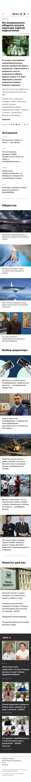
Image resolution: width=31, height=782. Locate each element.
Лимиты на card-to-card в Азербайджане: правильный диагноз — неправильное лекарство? (15, 384)
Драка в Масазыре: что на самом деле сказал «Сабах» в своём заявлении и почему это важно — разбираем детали (15, 504)
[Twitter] (14, 124)
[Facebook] (11, 124)
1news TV (4, 663)
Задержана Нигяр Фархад (14, 617)
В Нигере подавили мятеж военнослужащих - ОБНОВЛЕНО (14, 189)
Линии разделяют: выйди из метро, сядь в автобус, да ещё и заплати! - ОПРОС (15, 707)
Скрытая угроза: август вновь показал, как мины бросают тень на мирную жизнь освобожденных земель (14, 464)
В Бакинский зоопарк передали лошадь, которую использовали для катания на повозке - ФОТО (15, 607)
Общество (5, 18)
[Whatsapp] (16, 124)
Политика (4, 136)
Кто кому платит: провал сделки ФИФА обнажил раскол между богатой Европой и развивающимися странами (15, 545)
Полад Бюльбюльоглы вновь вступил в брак (15, 623)
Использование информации (11, 760)
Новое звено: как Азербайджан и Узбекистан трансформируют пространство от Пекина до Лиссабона (15, 423)
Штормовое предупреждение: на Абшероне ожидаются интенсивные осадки (12, 174)
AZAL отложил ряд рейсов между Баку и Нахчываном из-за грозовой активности (15, 305)
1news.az (8, 771)
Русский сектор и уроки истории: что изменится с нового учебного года (14, 595)
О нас (4, 762)
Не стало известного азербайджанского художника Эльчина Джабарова (13, 339)
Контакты (5, 764)
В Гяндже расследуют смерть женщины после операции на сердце (13, 271)
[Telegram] (19, 124)
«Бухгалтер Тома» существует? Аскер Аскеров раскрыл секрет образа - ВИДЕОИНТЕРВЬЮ (15, 671)
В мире (4, 148)
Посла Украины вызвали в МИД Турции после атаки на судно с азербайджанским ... (12, 156)
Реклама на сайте (7, 758)
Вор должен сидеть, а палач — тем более (12, 141)
